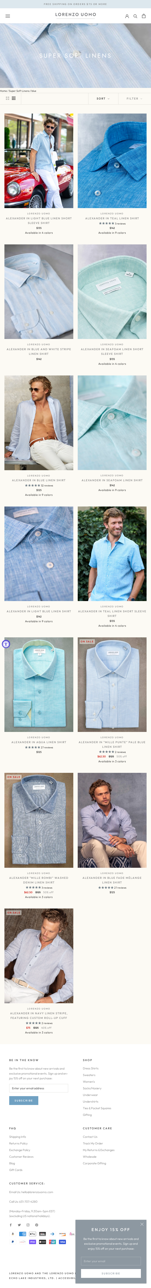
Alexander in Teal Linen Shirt (112, 218)
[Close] (142, 1224)
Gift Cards (15, 1170)
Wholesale (89, 1156)
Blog (12, 1163)
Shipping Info (17, 1137)
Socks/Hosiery (92, 1088)
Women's (89, 1081)
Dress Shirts (91, 1068)
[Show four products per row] (13, 98)
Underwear (90, 1095)
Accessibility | (70, 1278)
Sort (102, 98)
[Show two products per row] (7, 98)
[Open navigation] (8, 16)
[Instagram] (28, 1224)
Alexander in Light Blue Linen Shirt (39, 611)
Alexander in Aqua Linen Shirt (38, 742)
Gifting (87, 1115)
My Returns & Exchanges (99, 1150)
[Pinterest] (36, 1224)
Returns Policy (18, 1143)
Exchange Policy (19, 1150)
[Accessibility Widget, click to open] (6, 644)
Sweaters (89, 1075)
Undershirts (90, 1101)
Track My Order (93, 1143)
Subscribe (111, 1273)
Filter (133, 98)
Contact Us (90, 1137)
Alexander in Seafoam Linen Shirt (112, 480)
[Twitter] (19, 1224)
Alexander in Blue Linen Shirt (39, 480)
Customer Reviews (21, 1156)
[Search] (135, 16)
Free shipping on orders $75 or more (75, 4)
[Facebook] (10, 1224)
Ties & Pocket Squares (97, 1108)
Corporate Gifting (94, 1163)
